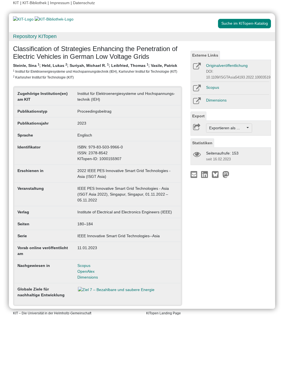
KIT (16, 3)
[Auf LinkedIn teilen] (205, 174)
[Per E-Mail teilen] (195, 174)
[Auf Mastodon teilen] (225, 174)
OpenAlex (86, 271)
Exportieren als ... (227, 128)
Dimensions (87, 277)
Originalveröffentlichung (227, 65)
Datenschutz (84, 3)
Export (198, 116)
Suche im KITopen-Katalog (244, 23)
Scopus (83, 265)
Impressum (60, 3)
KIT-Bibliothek (35, 3)
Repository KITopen (35, 36)
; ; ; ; (95, 71)
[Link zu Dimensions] (196, 102)
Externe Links (205, 55)
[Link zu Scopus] (196, 90)
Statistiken (202, 143)
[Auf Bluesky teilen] (217, 174)
